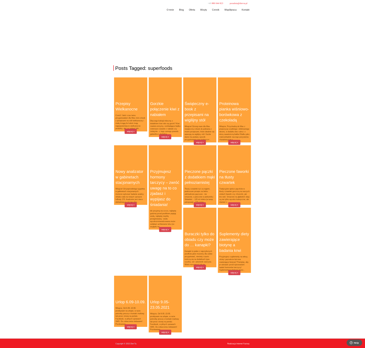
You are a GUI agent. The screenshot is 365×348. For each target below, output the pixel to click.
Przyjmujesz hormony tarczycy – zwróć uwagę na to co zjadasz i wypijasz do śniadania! (164, 188)
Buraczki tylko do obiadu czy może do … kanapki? (199, 239)
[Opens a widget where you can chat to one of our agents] (354, 343)
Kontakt (245, 10)
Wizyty (203, 10)
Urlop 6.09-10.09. (130, 302)
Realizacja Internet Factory (238, 344)
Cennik (215, 10)
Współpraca (230, 10)
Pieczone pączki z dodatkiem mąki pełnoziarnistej (200, 177)
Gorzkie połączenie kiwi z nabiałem (165, 109)
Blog (181, 10)
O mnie (170, 10)
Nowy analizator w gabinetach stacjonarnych (129, 177)
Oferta (192, 10)
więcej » (130, 131)
